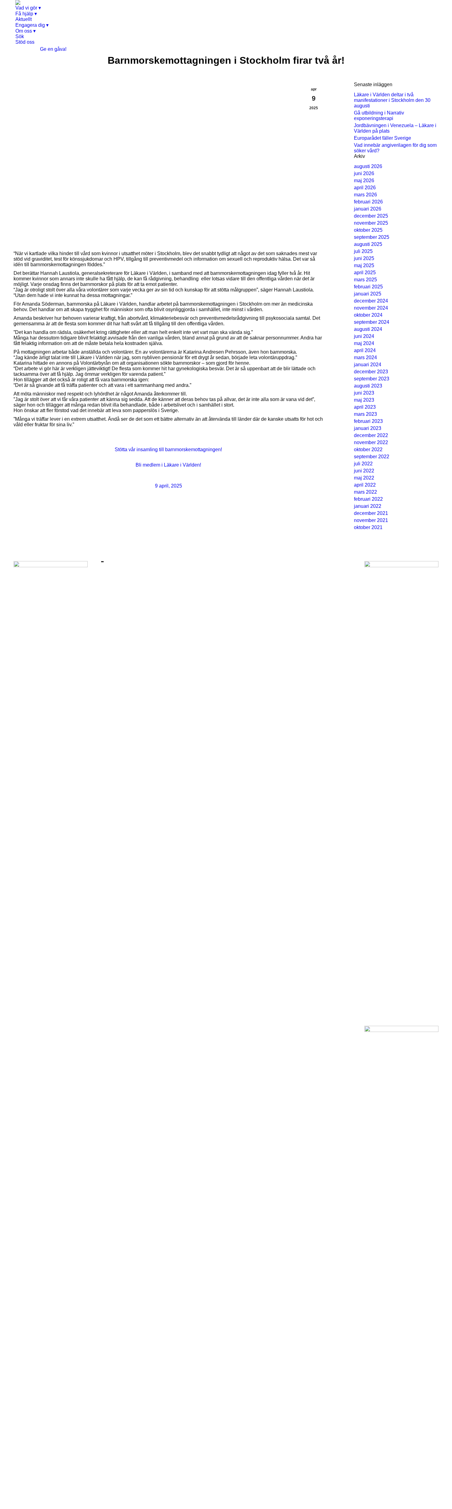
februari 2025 (368, 286)
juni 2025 (364, 258)
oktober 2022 (368, 449)
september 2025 (371, 237)
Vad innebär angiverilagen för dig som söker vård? (395, 147)
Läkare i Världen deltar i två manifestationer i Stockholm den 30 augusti (392, 100)
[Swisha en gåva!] (103, 561)
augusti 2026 (368, 166)
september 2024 (371, 322)
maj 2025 (364, 265)
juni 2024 (364, 336)
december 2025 (371, 216)
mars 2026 (365, 194)
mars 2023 (365, 414)
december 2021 (371, 513)
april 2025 (365, 272)
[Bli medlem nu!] (101, 561)
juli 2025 (363, 251)
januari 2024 (367, 364)
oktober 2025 (368, 230)
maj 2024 (364, 343)
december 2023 (371, 371)
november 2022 (371, 442)
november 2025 (371, 223)
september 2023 (371, 378)
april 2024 (365, 350)
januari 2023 (367, 428)
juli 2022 (363, 463)
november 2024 (371, 308)
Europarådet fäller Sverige (382, 138)
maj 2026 (364, 180)
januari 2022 (367, 506)
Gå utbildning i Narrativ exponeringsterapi (379, 115)
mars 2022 (365, 492)
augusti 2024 (368, 329)
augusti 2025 (368, 244)
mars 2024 (365, 357)
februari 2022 (368, 499)
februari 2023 (368, 421)
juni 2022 (364, 470)
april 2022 (365, 485)
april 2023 (365, 407)
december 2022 (371, 435)
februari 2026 (368, 201)
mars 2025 (365, 279)
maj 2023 (364, 400)
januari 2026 (367, 208)
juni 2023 (364, 392)
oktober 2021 (368, 527)
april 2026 (365, 187)
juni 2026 (364, 173)
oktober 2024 (368, 315)
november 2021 (371, 520)
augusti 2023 (368, 385)
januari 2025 (367, 293)
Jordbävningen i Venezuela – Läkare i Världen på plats (395, 128)
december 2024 (371, 300)
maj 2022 (364, 477)
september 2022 (371, 456)
